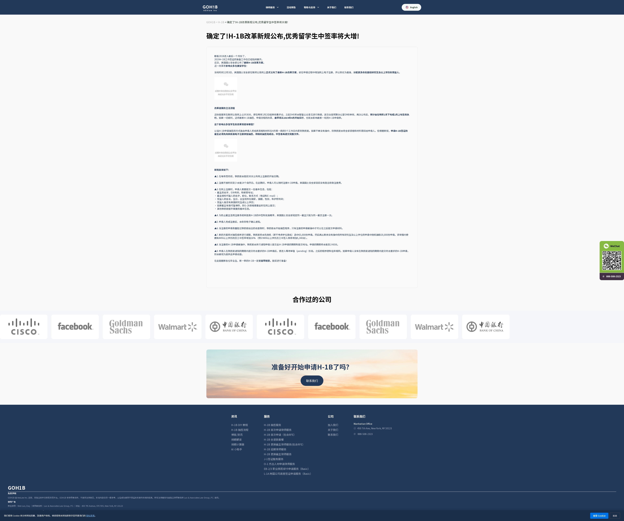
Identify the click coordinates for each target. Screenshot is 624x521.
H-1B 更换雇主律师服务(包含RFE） (284, 444)
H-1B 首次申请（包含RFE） (280, 435)
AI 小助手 (236, 449)
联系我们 (348, 7)
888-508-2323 (365, 434)
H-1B (221, 22)
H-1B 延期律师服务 (275, 449)
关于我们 (331, 7)
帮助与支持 (309, 7)
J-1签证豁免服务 (273, 459)
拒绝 (615, 515)
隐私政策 (90, 515)
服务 (267, 416)
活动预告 (291, 7)
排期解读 (236, 439)
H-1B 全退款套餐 (274, 439)
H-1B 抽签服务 (272, 425)
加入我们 (333, 425)
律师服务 (270, 7)
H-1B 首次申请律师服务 (278, 430)
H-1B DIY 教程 (239, 425)
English (414, 7)
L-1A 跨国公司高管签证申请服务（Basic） (288, 474)
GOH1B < (212, 22)
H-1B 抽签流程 (239, 430)
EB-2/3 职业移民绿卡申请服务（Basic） (287, 469)
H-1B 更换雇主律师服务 (278, 454)
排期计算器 (237, 444)
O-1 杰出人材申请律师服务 (279, 464)
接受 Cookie (599, 515)
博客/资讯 (237, 435)
